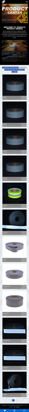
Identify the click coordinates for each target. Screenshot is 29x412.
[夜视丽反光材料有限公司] (3, 3)
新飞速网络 (16, 407)
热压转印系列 (22, 67)
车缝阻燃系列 (6, 67)
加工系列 (7, 69)
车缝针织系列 (14, 67)
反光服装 (14, 71)
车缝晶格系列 (20, 69)
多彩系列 (13, 69)
